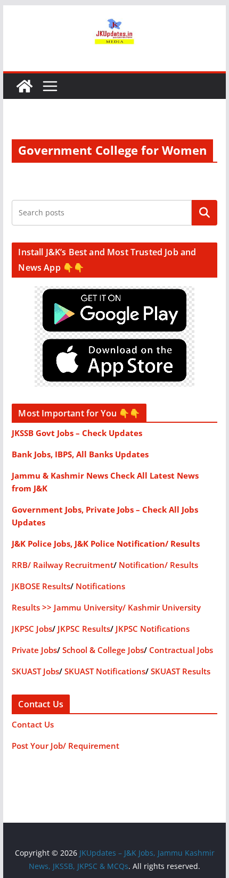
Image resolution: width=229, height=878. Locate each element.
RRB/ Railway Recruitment (62, 564)
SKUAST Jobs (35, 671)
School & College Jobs (103, 650)
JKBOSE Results (41, 586)
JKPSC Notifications (153, 628)
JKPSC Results (84, 628)
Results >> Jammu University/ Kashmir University (106, 607)
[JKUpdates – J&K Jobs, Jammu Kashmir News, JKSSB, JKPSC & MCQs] (24, 86)
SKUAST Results (180, 671)
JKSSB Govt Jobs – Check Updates (77, 433)
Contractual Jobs (181, 650)
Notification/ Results (158, 564)
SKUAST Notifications (104, 671)
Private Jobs (34, 650)
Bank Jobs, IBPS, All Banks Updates (80, 454)
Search (204, 212)
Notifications (100, 586)
